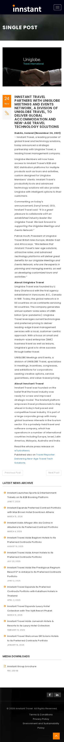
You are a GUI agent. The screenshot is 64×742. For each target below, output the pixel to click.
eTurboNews (22, 450)
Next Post (53, 472)
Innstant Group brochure (22, 666)
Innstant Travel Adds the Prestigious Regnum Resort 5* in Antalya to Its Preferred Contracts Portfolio (34, 572)
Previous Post (13, 472)
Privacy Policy (41, 719)
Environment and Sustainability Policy (41, 725)
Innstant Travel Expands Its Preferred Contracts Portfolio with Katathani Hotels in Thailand (32, 591)
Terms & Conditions (41, 714)
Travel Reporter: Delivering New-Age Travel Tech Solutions (35, 458)
